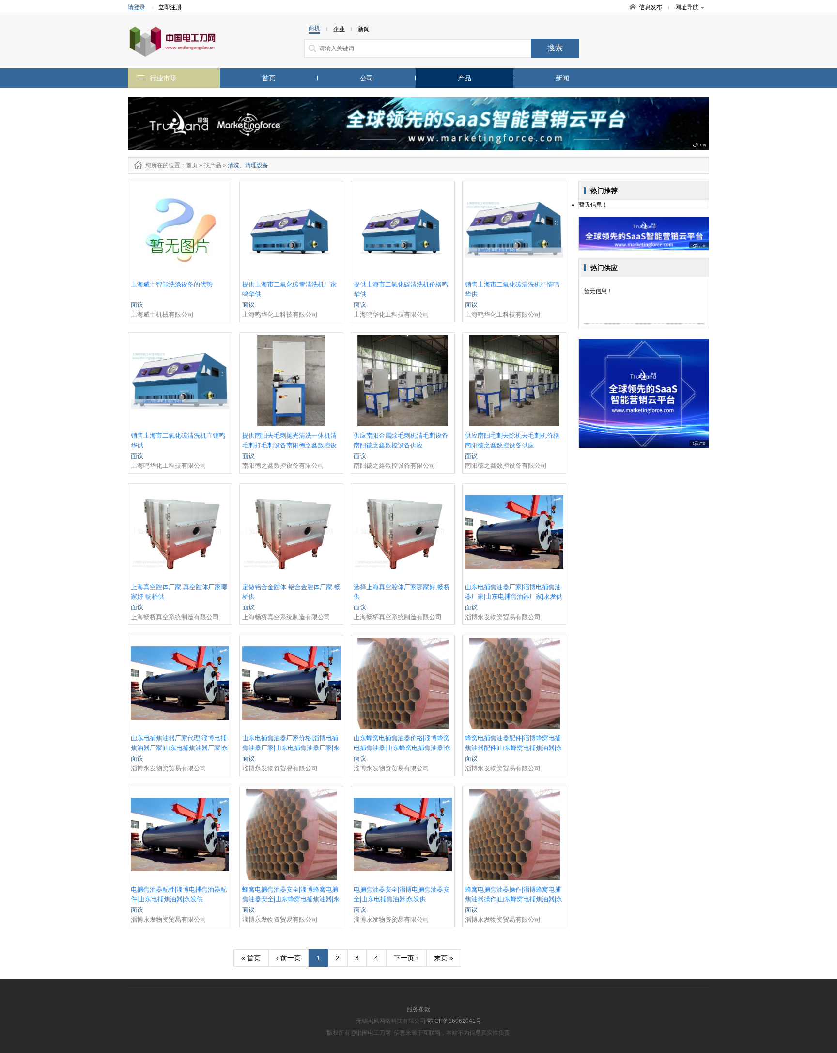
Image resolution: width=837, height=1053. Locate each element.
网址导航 (686, 7)
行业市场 (163, 78)
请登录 (136, 7)
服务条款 (418, 1009)
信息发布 (650, 7)
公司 (366, 78)
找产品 (212, 165)
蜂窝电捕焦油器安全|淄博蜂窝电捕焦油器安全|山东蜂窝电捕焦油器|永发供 (291, 899)
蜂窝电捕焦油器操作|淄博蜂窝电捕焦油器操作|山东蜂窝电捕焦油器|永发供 (513, 899)
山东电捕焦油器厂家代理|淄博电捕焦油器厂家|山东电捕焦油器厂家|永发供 (179, 747)
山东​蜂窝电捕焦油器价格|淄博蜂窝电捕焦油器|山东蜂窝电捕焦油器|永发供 (402, 747)
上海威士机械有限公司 (162, 314)
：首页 (189, 165)
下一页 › (406, 958)
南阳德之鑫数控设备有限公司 (283, 465)
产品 (464, 78)
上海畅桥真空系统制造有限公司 (175, 617)
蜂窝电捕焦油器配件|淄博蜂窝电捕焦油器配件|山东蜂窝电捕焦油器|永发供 (513, 747)
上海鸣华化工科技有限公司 (280, 314)
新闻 (562, 78)
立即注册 (170, 7)
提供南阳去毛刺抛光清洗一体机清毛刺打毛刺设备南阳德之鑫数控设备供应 (289, 445)
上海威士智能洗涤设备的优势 (172, 284)
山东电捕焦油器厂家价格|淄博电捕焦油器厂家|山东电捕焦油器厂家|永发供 (291, 747)
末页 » (443, 958)
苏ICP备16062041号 (454, 1021)
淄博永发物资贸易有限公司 (503, 617)
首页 (269, 78)
